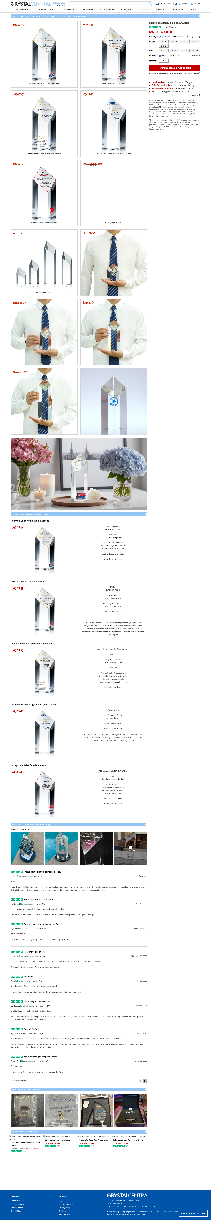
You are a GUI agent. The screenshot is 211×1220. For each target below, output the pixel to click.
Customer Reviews (66, 1204)
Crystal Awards (17, 1200)
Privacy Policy (64, 1207)
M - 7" (174, 50)
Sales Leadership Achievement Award (129, 1139)
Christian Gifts (158, 1211)
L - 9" (185, 50)
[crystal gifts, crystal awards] (31, 5)
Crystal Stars (16, 1211)
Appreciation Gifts (145, 1211)
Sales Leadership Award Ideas (57, 1139)
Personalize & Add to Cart (176, 67)
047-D (195, 41)
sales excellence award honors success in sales (171, 112)
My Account (182, 3)
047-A (163, 41)
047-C (184, 41)
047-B (174, 41)
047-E (163, 46)
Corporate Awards (171, 1211)
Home (14, 16)
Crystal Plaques (17, 1204)
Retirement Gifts (119, 1214)
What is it (195, 55)
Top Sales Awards (48, 16)
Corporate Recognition (29, 16)
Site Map (62, 1211)
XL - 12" (195, 50)
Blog (60, 1200)
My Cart (197, 3)
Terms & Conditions (67, 1214)
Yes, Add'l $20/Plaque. (170, 55)
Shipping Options (193, 37)
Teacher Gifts (135, 1214)
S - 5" (163, 50)
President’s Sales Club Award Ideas (93, 1139)
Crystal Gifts (131, 1206)
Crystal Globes (17, 1207)
